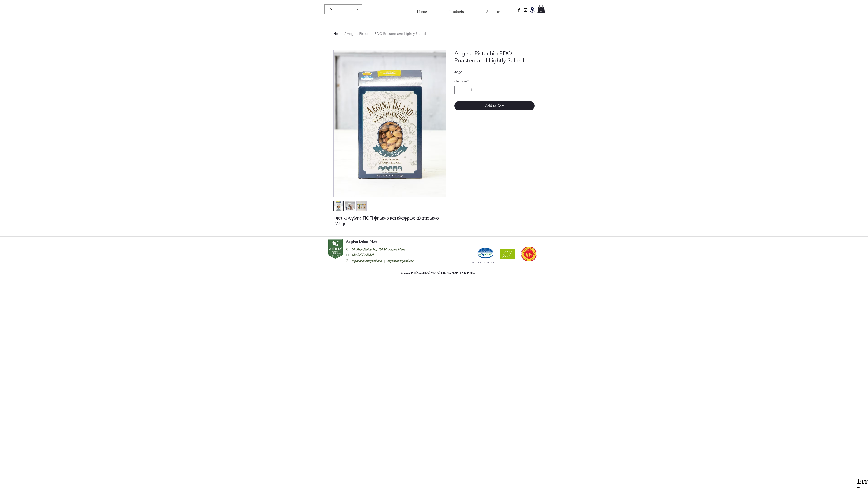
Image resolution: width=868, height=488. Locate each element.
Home (338, 33)
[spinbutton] (465, 90)
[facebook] (519, 10)
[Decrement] (458, 90)
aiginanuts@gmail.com (400, 261)
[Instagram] (525, 10)
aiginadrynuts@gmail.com (367, 261)
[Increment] (471, 90)
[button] (532, 10)
